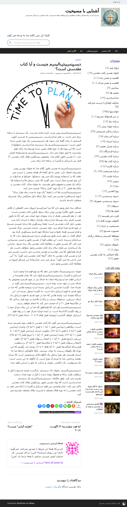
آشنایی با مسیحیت (82, 11)
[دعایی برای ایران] (112, 274)
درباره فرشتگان (111, 151)
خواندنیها (114, 111)
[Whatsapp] (56, 406)
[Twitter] (44, 406)
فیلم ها (115, 210)
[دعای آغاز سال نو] (112, 301)
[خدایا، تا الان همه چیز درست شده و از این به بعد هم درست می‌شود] (112, 387)
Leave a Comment (46, 73)
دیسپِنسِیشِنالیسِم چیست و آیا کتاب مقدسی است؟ (57, 412)
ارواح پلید (114, 67)
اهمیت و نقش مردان (108, 82)
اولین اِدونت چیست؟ (94, 372)
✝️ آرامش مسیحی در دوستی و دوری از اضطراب (94, 406)
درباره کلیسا (112, 166)
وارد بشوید (51, 486)
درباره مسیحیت (111, 171)
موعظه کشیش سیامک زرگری (103, 235)
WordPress (21, 503)
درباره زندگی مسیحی (107, 131)
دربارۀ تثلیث (113, 176)
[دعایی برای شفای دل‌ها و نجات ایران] (112, 288)
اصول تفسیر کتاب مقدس (106, 72)
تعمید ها (114, 92)
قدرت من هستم (110, 215)
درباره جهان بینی (110, 126)
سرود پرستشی (92, 51)
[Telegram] (61, 406)
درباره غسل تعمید (109, 146)
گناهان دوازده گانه (109, 220)
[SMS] (65, 406)
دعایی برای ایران (96, 273)
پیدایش (115, 87)
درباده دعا (114, 121)
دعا (81, 51)
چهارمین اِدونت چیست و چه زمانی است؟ (94, 331)
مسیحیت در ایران (110, 225)
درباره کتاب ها (112, 161)
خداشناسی (78, 60)
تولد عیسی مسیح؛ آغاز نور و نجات (94, 316)
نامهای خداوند (111, 244)
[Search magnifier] (10, 42)
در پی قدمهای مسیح (108, 116)
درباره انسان (112, 141)
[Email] (69, 406)
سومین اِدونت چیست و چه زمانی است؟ (94, 346)
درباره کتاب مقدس (109, 156)
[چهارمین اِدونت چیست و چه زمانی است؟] (112, 329)
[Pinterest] (52, 406)
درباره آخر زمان (111, 136)
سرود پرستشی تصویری (106, 200)
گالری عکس (71, 51)
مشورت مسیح (111, 230)
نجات (116, 249)
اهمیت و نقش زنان (109, 77)
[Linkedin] (48, 406)
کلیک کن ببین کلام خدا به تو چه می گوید (28, 35)
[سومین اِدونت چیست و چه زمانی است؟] (112, 344)
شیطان (115, 205)
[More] (73, 406)
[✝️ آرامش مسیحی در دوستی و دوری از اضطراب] (112, 404)
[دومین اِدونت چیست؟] (112, 359)
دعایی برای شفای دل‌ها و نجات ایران (95, 288)
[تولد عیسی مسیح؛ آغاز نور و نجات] (112, 315)
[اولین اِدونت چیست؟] (112, 373)
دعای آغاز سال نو (95, 301)
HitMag (31, 503)
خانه (116, 51)
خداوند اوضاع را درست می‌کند (103, 102)
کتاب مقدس (106, 51)
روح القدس (113, 190)
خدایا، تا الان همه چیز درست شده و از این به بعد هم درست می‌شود (94, 390)
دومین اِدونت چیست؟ (97, 360)
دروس (116, 181)
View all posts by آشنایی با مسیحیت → (41, 462)
